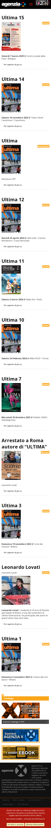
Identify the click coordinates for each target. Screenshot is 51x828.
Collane (22, 804)
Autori (45, 572)
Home (6, 800)
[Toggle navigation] (31, 4)
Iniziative (35, 800)
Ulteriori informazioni (35, 824)
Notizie (45, 452)
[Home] (14, 4)
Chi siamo (19, 800)
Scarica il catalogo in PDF (13, 721)
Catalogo (8, 804)
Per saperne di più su (13, 64)
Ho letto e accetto (15, 824)
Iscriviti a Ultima (3, 695)
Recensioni (43, 146)
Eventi (45, 23)
